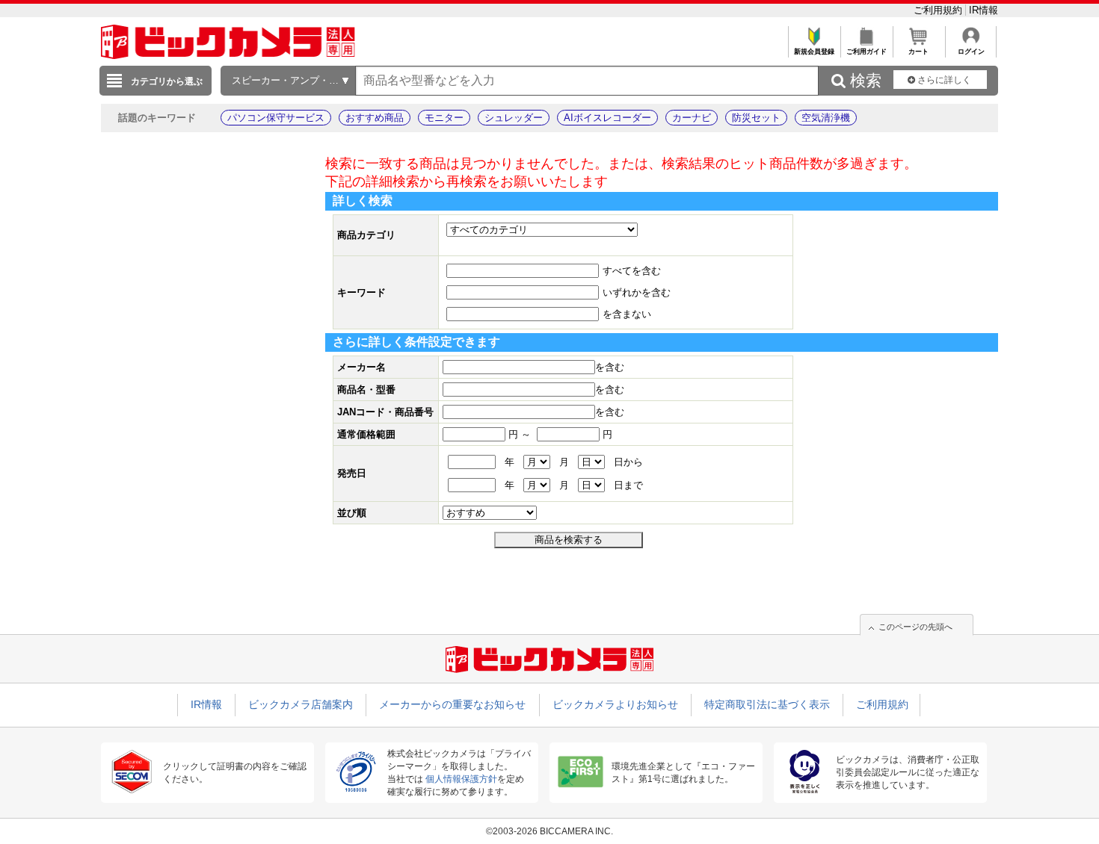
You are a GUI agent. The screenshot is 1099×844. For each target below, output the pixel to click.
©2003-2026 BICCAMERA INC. (549, 831)
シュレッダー (513, 117)
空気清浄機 (825, 117)
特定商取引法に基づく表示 (767, 704)
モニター (444, 117)
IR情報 (983, 10)
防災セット (756, 117)
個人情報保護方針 (461, 779)
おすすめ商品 (374, 117)
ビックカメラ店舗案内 (300, 704)
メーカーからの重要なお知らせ (452, 704)
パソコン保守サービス (275, 117)
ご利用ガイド (866, 51)
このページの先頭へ (915, 626)
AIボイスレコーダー (607, 117)
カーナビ (691, 117)
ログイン (971, 51)
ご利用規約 (939, 10)
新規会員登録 (814, 51)
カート (918, 51)
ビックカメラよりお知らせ (615, 704)
